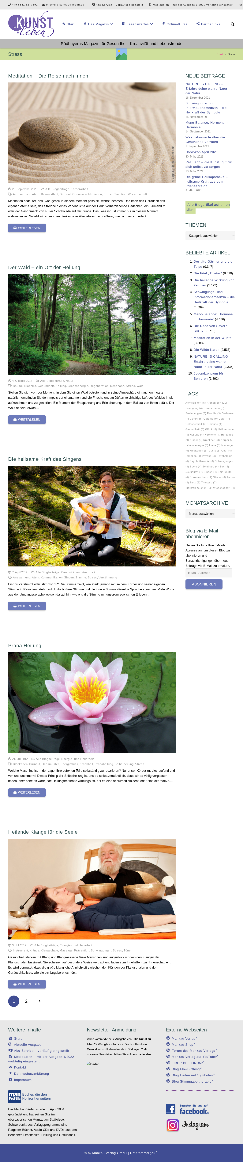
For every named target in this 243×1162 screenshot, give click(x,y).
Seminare (210, 466)
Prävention (81, 950)
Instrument (20, 950)
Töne (127, 950)
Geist (224, 418)
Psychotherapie (202, 461)
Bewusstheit (49, 194)
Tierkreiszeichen (198, 487)
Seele (195, 466)
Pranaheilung (104, 764)
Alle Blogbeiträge (57, 189)
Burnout (65, 194)
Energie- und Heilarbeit (77, 758)
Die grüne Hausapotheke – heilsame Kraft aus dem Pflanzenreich (206, 181)
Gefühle (211, 418)
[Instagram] (187, 1126)
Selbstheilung (124, 764)
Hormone (212, 434)
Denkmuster (50, 764)
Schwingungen (101, 950)
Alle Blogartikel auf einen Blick (207, 207)
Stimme (80, 577)
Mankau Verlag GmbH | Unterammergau (123, 1153)
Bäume (18, 385)
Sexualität (194, 472)
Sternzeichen (201, 477)
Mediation (95, 194)
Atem (35, 194)
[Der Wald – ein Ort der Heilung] (92, 324)
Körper (227, 440)
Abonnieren (204, 584)
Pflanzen (193, 456)
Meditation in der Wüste (213, 338)
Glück (211, 429)
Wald (140, 385)
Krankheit (86, 764)
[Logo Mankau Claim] (29, 1096)
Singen (69, 577)
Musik (214, 450)
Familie (214, 413)
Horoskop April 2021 (201, 152)
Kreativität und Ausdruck (78, 572)
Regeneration (99, 385)
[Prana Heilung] (92, 702)
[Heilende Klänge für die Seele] (92, 889)
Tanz (195, 482)
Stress (108, 194)
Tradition (120, 194)
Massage (66, 950)
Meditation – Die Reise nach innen (48, 75)
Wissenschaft (137, 194)
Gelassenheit (196, 424)
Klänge (34, 950)
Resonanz (117, 385)
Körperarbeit (79, 189)
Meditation (198, 450)
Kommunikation (52, 577)
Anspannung (21, 577)
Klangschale (49, 950)
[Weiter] (39, 1001)
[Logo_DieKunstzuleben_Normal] (31, 24)
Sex (224, 466)
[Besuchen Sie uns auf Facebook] (187, 1109)
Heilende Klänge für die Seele (43, 832)
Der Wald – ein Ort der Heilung (44, 267)
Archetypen (217, 402)
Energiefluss (69, 764)
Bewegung (194, 408)
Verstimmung (108, 577)
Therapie (209, 482)
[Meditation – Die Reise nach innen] (92, 132)
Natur (69, 380)
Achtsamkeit (22, 194)
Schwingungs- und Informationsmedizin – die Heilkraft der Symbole (206, 107)
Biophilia (30, 385)
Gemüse (214, 424)
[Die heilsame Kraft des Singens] (92, 516)
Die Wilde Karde (206, 350)
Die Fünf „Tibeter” (208, 273)
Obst (226, 450)
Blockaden (20, 764)
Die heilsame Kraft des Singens (45, 459)
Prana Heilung (24, 645)
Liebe (214, 445)
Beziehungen (195, 413)
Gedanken (79, 194)
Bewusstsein (214, 408)
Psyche (209, 456)
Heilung (60, 385)
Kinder (196, 440)
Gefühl (196, 418)
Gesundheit (46, 385)
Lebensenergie (78, 385)
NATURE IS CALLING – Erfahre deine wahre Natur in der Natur (208, 88)
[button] (233, 24)
